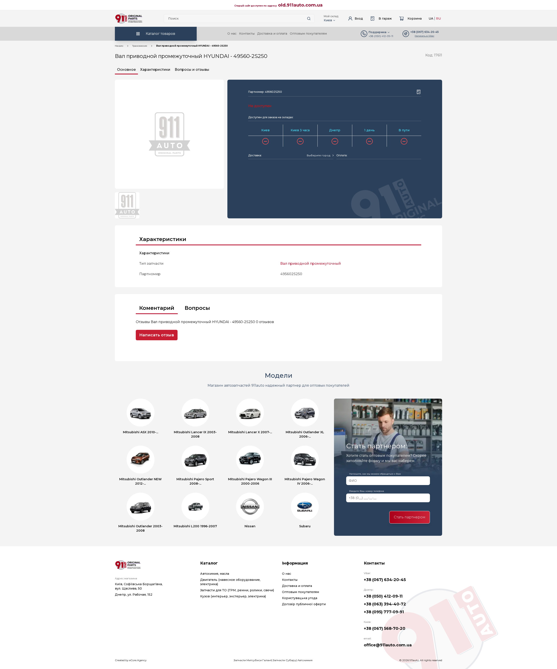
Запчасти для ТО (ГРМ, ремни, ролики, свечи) (237, 590)
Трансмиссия (139, 45)
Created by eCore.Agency (131, 660)
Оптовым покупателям (308, 33)
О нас (232, 33)
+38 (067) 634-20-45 (385, 579)
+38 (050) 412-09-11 (381, 36)
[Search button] (308, 18)
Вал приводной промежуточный (310, 263)
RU (438, 18)
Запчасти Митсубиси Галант (253, 660)
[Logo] (129, 18)
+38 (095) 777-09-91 (384, 612)
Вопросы (197, 308)
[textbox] (318, 155)
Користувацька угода (299, 598)
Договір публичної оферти (304, 604)
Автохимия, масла (214, 574)
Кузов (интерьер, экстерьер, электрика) (233, 596)
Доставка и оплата (272, 33)
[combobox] (320, 155)
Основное (126, 69)
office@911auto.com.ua (388, 645)
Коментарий (156, 308)
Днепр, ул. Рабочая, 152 (133, 595)
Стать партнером (409, 517)
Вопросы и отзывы (192, 69)
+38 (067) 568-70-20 (384, 628)
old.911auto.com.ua (300, 5)
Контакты (247, 33)
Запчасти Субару (284, 660)
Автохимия (304, 660)
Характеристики (155, 69)
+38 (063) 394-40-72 (385, 604)
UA (431, 18)
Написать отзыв (156, 335)
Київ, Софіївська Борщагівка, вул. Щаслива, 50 (139, 586)
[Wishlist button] (418, 91)
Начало (119, 45)
